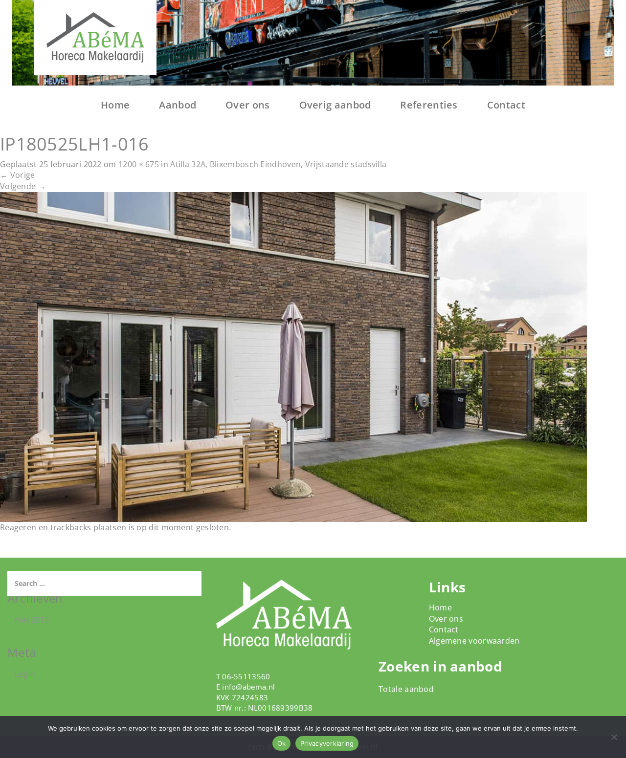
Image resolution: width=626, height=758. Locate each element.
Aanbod (177, 104)
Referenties (428, 104)
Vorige (17, 175)
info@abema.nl (248, 687)
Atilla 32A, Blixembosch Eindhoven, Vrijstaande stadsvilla (278, 164)
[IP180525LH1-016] (293, 356)
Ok (281, 743)
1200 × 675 (138, 164)
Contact (506, 104)
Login (25, 674)
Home (115, 104)
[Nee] (614, 737)
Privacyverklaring (327, 743)
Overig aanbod (335, 104)
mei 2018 (32, 619)
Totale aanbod (406, 689)
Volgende (23, 186)
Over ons (247, 104)
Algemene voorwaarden (474, 640)
